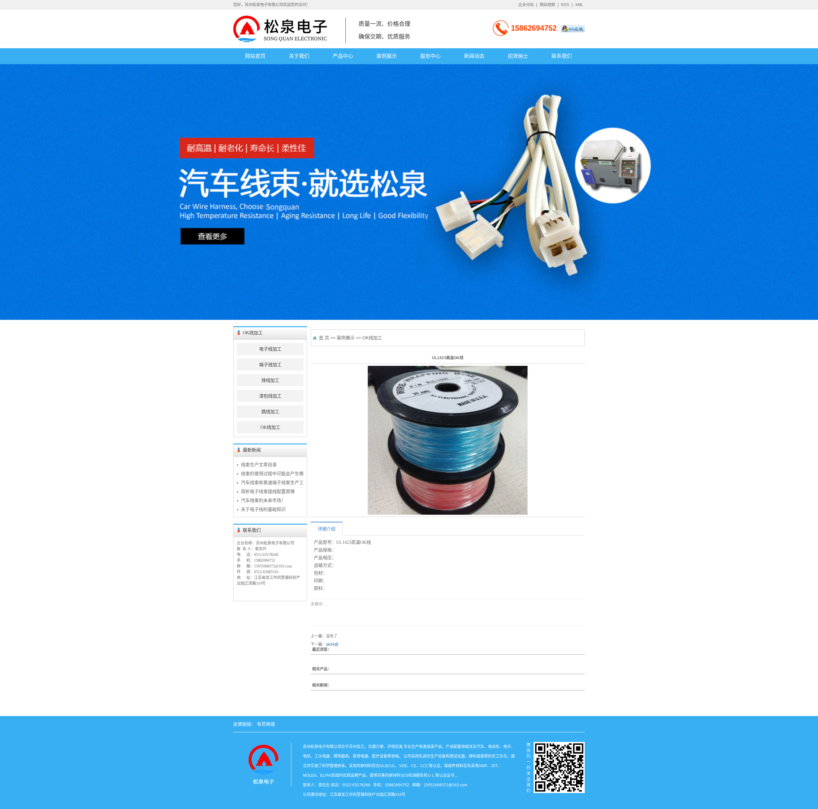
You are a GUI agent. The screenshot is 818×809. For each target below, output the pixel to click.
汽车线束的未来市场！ (263, 500)
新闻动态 (474, 56)
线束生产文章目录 (259, 464)
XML (579, 5)
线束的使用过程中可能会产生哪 (272, 473)
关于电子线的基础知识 (263, 509)
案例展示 (386, 56)
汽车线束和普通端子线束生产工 (272, 482)
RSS (565, 5)
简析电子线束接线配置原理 (268, 491)
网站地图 (547, 5)
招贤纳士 (518, 56)
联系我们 (562, 56)
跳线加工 (270, 411)
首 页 (324, 337)
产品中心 (343, 56)
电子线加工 (270, 349)
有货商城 (266, 724)
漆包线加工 (270, 396)
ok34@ (332, 644)
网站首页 (255, 56)
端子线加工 (270, 364)
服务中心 (430, 56)
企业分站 (526, 5)
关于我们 (299, 56)
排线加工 (270, 380)
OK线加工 (270, 427)
